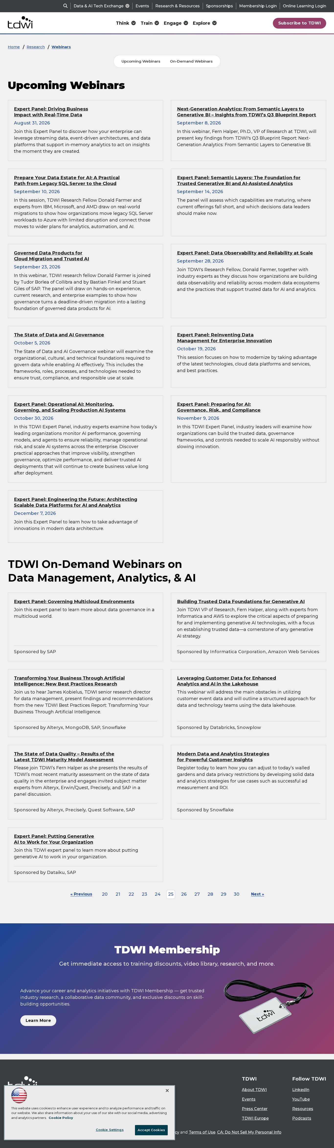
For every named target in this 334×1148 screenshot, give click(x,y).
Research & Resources (177, 6)
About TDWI (254, 1089)
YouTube (301, 1099)
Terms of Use (202, 1132)
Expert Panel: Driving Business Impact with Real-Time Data (51, 112)
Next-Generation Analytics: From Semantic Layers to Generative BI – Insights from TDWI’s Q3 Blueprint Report (246, 112)
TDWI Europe (255, 1118)
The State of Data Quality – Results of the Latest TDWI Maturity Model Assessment (64, 756)
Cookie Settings (110, 1130)
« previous (81, 894)
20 (105, 894)
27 (197, 894)
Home (14, 46)
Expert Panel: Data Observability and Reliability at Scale (245, 253)
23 (144, 894)
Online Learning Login (304, 6)
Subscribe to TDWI (299, 23)
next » (257, 894)
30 (236, 894)
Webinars (61, 46)
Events (142, 6)
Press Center (254, 1108)
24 (158, 894)
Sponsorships (219, 6)
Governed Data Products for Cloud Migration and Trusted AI (51, 256)
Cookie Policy (61, 1118)
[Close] (167, 1090)
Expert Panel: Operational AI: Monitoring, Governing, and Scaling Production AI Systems (69, 407)
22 (131, 894)
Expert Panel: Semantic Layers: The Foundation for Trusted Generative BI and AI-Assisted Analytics (239, 180)
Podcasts (301, 1118)
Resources (302, 1108)
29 (223, 894)
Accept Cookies (151, 1130)
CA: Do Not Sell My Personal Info (249, 1132)
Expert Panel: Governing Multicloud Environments (74, 601)
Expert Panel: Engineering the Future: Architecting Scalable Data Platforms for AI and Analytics (75, 502)
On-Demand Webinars (191, 61)
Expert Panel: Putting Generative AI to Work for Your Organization (54, 839)
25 (170, 894)
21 (118, 894)
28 (210, 894)
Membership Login (258, 6)
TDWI (249, 1079)
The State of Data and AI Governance (59, 335)
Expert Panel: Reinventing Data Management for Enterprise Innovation (224, 337)
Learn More (38, 1020)
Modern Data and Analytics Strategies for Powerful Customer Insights (223, 756)
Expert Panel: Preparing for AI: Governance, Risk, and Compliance (219, 407)
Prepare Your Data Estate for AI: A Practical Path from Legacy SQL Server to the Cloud (67, 180)
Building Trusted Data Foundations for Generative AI (241, 601)
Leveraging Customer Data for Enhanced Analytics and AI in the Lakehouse (226, 681)
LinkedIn (300, 1089)
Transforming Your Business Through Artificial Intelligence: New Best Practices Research (69, 681)
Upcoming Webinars (141, 61)
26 (184, 894)
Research (36, 46)
